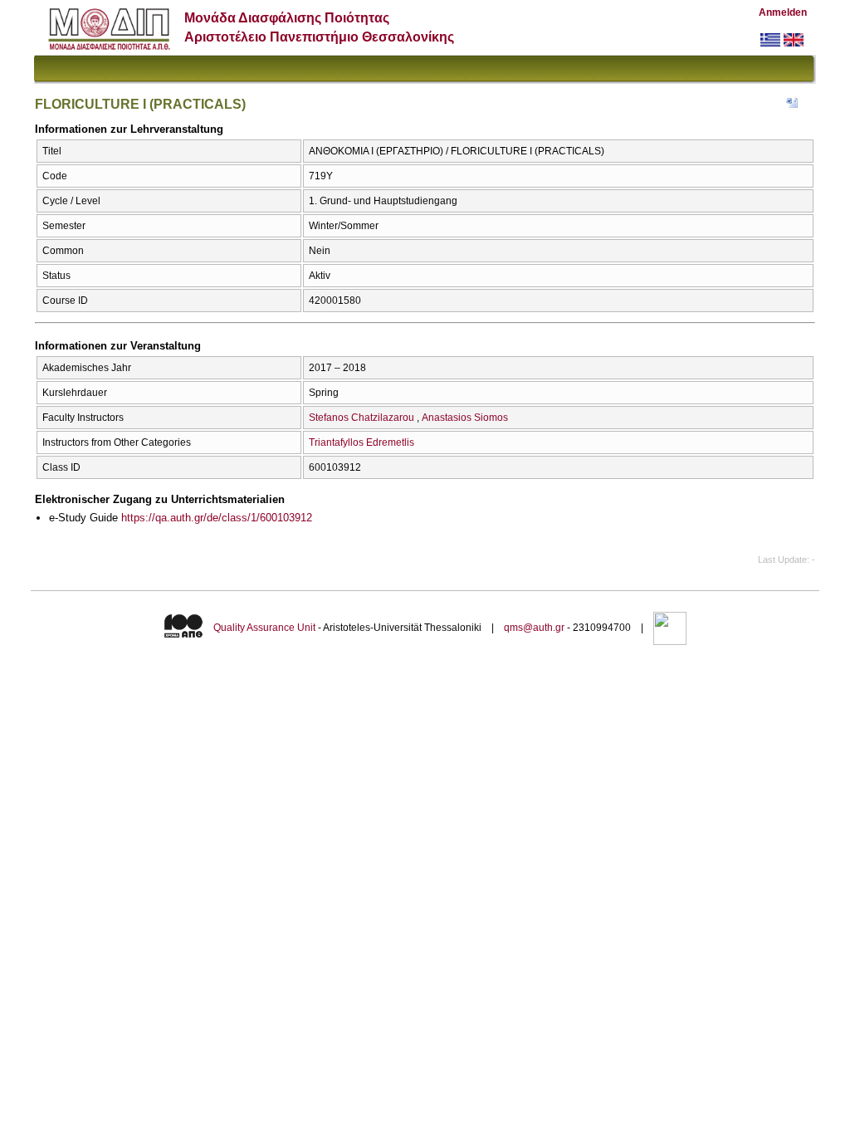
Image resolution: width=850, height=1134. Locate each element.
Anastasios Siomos (465, 417)
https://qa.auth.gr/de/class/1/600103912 (216, 517)
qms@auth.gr (534, 627)
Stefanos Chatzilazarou (361, 417)
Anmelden (783, 12)
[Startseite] (109, 46)
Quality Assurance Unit (264, 627)
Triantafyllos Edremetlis (361, 442)
